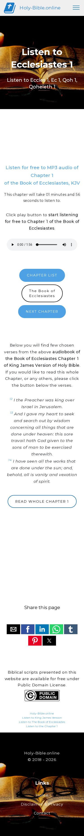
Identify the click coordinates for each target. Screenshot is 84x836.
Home (42, 795)
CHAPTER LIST (42, 275)
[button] (13, 629)
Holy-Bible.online (40, 8)
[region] (42, 141)
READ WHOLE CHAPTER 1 (42, 501)
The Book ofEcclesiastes (42, 293)
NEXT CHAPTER (42, 311)
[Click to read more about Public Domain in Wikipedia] (42, 700)
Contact (42, 813)
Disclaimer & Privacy (42, 804)
